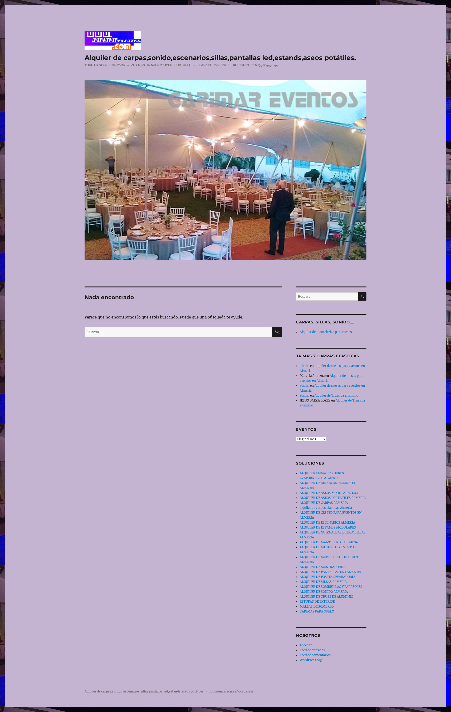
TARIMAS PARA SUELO (317, 611)
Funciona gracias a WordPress (231, 691)
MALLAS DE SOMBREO (317, 607)
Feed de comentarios (315, 655)
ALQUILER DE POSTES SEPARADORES (328, 577)
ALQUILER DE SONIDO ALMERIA (324, 592)
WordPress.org (311, 660)
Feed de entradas (312, 650)
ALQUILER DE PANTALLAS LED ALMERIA (330, 572)
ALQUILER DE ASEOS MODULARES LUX (329, 493)
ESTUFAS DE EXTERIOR (317, 602)
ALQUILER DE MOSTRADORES (322, 567)
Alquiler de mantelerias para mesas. (326, 332)
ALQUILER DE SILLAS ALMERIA (323, 582)
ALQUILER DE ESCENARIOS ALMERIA (327, 523)
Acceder (306, 645)
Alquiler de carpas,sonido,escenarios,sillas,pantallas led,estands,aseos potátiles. (220, 58)
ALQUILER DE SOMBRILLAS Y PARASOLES (331, 587)
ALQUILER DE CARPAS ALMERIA (324, 503)
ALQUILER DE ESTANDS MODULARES (328, 527)
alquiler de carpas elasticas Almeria (326, 508)
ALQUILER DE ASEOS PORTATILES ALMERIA (333, 498)
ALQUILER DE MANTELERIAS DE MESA (329, 542)
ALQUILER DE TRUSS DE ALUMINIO (326, 597)
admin (304, 366)
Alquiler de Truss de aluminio (336, 396)
